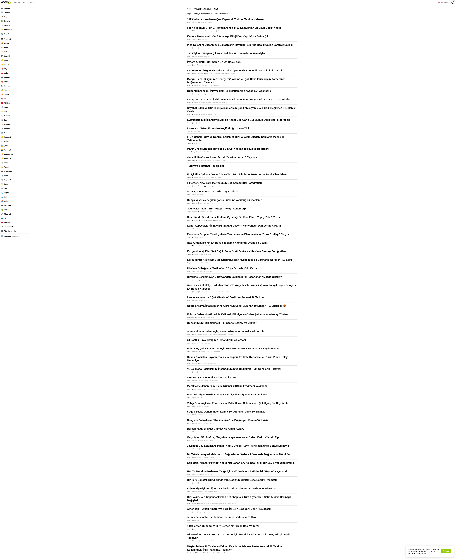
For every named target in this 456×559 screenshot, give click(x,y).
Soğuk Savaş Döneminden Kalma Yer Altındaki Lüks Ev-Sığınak (226, 411)
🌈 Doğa (4, 201)
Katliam (206, 245)
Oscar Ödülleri (205, 177)
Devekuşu (206, 406)
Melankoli (232, 73)
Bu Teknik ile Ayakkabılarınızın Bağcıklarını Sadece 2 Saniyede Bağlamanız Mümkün (238, 454)
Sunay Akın (206, 334)
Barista (216, 491)
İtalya (204, 48)
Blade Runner (208, 389)
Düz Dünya (210, 203)
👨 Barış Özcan (202, 203)
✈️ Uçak (201, 343)
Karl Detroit (230, 334)
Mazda (228, 280)
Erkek (192, 309)
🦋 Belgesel (6, 180)
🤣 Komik (5, 43)
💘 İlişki (203, 317)
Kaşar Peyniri (206, 466)
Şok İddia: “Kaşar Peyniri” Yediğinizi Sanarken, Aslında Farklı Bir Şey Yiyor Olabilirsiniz (240, 462)
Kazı (211, 271)
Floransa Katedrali (232, 291)
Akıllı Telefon (219, 552)
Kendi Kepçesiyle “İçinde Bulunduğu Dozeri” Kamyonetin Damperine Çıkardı (234, 225)
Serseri (202, 529)
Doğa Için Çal (208, 474)
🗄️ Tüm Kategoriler (9, 231)
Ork (210, 380)
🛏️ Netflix (5, 197)
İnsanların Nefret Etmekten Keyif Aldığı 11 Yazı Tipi (218, 128)
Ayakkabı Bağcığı (216, 457)
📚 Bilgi (4, 69)
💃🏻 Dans (201, 449)
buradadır (423, 553)
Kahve (205, 491)
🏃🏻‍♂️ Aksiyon (200, 65)
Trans (208, 363)
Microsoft (208, 541)
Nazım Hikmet (214, 334)
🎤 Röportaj (6, 214)
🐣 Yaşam (5, 64)
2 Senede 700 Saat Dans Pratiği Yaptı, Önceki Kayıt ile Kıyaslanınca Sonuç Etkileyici (238, 445)
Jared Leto (215, 389)
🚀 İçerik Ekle (443, 2)
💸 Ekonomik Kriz (8, 227)
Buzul (200, 123)
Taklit (219, 102)
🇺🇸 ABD (4, 99)
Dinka (209, 254)
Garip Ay (211, 483)
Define (207, 271)
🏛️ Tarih (199, 372)
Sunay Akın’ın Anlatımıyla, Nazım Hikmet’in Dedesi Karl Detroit (225, 331)
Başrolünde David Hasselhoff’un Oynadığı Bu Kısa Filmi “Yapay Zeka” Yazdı (233, 217)
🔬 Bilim (4, 107)
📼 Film (4, 188)
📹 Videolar (5, 8)
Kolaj (204, 363)
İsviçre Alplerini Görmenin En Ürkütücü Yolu (214, 61)
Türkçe (198, 152)
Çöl (211, 351)
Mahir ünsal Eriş (204, 152)
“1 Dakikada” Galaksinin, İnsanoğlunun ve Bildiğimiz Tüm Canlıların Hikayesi (234, 368)
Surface (213, 541)
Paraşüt (210, 65)
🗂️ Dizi (4, 111)
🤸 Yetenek (5, 116)
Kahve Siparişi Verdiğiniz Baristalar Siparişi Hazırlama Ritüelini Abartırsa (231, 488)
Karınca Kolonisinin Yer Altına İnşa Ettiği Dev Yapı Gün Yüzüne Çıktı (228, 36)
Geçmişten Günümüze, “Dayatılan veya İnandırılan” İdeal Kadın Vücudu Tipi (233, 437)
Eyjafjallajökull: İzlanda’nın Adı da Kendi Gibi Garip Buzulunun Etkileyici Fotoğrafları (238, 119)
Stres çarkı (200, 194)
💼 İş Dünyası (6, 171)
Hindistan (201, 228)
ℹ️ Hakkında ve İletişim (10, 236)
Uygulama (215, 102)
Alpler (214, 65)
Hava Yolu (207, 343)
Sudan (201, 254)
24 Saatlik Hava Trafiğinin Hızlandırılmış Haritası (216, 340)
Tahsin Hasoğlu (202, 169)
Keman (212, 423)
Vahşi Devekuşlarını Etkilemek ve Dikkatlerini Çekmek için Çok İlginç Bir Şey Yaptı (237, 403)
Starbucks (211, 491)
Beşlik (208, 48)
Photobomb (218, 177)
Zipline (200, 326)
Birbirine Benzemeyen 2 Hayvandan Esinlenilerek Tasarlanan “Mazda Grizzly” (234, 276)
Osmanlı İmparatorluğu (211, 31)
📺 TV (3, 218)
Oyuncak (194, 211)
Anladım (446, 551)
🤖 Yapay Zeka (203, 85)
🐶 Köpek (206, 503)
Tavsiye (208, 317)
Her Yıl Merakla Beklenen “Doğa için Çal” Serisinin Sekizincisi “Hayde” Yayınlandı (237, 471)
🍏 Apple (4, 210)
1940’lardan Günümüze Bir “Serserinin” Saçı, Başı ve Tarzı (223, 525)
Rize (204, 271)
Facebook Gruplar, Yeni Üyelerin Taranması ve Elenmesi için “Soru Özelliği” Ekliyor (238, 234)
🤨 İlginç (4, 60)
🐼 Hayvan (5, 86)
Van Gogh (218, 483)
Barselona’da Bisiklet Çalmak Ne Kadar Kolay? (215, 428)
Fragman (200, 389)
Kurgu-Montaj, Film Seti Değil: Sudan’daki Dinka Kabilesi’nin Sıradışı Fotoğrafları (236, 251)
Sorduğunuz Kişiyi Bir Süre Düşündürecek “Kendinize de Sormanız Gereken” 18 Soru (239, 259)
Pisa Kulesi (217, 48)
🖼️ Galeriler (5, 21)
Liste (188, 131)
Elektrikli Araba (216, 280)
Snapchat (224, 102)
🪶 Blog (4, 17)
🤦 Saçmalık (6, 158)
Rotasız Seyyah (203, 300)
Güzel (196, 300)
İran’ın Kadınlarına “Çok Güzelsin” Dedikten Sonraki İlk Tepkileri (226, 297)
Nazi (210, 245)
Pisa (212, 48)
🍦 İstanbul (5, 124)
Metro (224, 186)
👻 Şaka (199, 48)
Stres (197, 520)
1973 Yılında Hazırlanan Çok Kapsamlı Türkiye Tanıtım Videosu (225, 19)
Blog (188, 263)
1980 (220, 186)
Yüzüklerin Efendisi (203, 380)
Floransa (224, 291)
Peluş (211, 211)
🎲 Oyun (4, 120)
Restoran (226, 552)
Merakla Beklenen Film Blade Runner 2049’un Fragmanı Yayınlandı (227, 386)
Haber (188, 85)
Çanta (214, 114)
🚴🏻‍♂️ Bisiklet (194, 431)
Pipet (201, 397)
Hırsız (209, 431)
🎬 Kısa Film (6, 205)
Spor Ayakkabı (206, 457)
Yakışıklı (197, 309)
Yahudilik (201, 245)
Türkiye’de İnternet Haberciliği (205, 165)
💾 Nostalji (5, 56)
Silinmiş (209, 160)
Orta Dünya (215, 380)
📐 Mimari (5, 141)
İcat (198, 397)
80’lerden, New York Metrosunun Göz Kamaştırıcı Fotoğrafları (224, 182)
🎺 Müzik (4, 52)
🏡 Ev (206, 94)
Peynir (212, 466)
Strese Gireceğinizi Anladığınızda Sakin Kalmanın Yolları (221, 517)
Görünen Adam (216, 160)
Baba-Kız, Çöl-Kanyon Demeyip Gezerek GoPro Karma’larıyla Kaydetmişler (233, 348)
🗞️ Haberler (5, 25)
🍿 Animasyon (7, 154)
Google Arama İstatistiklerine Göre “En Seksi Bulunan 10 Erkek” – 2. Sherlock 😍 (236, 305)
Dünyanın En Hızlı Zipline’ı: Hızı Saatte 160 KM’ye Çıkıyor (221, 322)
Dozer (206, 228)
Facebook (201, 237)
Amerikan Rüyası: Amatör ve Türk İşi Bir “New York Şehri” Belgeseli (229, 508)
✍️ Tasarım (5, 90)
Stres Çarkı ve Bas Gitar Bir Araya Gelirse (212, 191)
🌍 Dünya (194, 203)
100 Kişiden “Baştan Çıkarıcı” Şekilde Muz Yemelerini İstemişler (226, 53)
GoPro (207, 351)
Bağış (229, 503)
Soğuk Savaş (200, 414)
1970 (206, 22)
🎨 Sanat (4, 47)
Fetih (225, 31)
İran (193, 300)
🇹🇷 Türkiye (5, 103)
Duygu (222, 73)
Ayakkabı (199, 457)
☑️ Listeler (5, 12)
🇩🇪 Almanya (6, 222)
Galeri (189, 123)
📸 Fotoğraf (6, 150)
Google (210, 85)
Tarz (198, 529)
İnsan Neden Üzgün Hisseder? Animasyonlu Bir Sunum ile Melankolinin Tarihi (234, 70)
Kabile (205, 254)
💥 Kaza (4, 184)
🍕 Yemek (5, 94)
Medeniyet (213, 363)
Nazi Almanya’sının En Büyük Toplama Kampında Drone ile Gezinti (227, 242)
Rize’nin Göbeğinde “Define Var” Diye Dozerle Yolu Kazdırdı (223, 268)
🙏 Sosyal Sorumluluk (216, 503)
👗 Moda (4, 175)
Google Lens (216, 85)
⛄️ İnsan (4, 163)
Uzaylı (207, 211)
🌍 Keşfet (5, 34)
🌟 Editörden (6, 29)
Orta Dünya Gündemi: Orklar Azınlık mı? (211, 377)
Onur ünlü (224, 160)
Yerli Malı (199, 271)
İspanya (205, 431)
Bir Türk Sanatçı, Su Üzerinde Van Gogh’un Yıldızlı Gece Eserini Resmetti (232, 479)
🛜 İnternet (202, 102)
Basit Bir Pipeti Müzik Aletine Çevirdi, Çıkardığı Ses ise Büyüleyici (227, 394)
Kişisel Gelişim (205, 263)
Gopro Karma (216, 351)
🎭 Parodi (5, 167)
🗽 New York (214, 186)
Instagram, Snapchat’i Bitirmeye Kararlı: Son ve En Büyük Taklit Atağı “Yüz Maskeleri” (239, 99)
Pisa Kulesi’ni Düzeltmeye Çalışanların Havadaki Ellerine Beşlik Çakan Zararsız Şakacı (240, 44)
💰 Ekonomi (6, 137)
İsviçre (205, 65)
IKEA (198, 143)
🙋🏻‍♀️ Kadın (206, 440)
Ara (24, 2)
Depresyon (217, 73)
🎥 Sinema (5, 77)
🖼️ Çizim (4, 146)
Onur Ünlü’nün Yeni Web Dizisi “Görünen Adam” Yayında (222, 157)
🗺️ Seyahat (5, 133)
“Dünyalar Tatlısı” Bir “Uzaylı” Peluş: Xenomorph (217, 208)
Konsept (222, 280)
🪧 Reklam (5, 129)
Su (203, 483)
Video (188, 22)
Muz (209, 56)
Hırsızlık (200, 431)
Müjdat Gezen (222, 334)
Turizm (210, 22)
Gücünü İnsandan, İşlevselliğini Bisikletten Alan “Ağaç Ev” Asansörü (229, 90)
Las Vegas (208, 414)
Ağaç (210, 94)
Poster (212, 177)
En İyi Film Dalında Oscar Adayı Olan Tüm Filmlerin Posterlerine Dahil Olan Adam (237, 174)
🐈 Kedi (225, 503)
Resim (207, 483)
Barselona (215, 431)
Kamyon (220, 31)
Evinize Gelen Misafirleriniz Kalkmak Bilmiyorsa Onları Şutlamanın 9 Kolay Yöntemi (238, 314)
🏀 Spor (4, 82)
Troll (200, 177)
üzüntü (227, 73)
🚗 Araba (4, 73)
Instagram (208, 102)
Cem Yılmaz (200, 474)
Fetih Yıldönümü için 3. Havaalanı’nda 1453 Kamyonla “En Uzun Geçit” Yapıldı (234, 27)
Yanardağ (205, 123)
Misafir (212, 317)
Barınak (234, 503)
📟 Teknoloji (6, 39)
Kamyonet (211, 228)
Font (199, 131)
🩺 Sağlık (5, 193)
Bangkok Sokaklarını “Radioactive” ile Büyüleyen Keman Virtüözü (227, 420)
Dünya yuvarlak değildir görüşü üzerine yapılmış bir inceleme (224, 200)
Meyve (205, 56)
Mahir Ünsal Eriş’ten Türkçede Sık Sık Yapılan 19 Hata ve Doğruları (228, 148)
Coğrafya (204, 372)
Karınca (207, 39)
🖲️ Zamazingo (201, 211)
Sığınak (213, 414)
